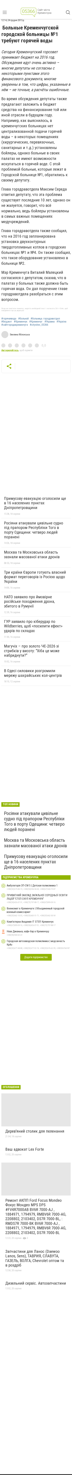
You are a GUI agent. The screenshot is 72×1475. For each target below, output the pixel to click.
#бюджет (6, 321)
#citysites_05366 (39, 324)
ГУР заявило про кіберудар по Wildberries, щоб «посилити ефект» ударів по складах (33, 626)
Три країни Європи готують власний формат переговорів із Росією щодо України (35, 577)
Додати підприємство (36, 957)
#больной (23, 318)
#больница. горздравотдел (45, 318)
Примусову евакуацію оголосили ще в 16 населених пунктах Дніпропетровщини (35, 503)
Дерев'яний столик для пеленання (34, 1131)
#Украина (50, 321)
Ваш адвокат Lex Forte (24, 1149)
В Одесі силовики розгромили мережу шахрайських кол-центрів (33, 673)
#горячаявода (8, 318)
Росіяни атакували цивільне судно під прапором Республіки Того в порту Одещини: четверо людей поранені (33, 530)
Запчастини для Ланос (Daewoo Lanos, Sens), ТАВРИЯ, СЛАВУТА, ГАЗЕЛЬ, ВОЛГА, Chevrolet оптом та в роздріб (34, 1258)
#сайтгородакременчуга (14, 324)
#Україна (61, 321)
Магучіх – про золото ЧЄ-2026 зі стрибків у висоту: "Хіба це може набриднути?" (31, 651)
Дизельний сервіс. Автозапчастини (35, 1283)
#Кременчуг (36, 321)
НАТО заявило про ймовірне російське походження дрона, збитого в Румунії (29, 601)
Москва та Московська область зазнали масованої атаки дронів (32, 554)
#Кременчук (20, 321)
